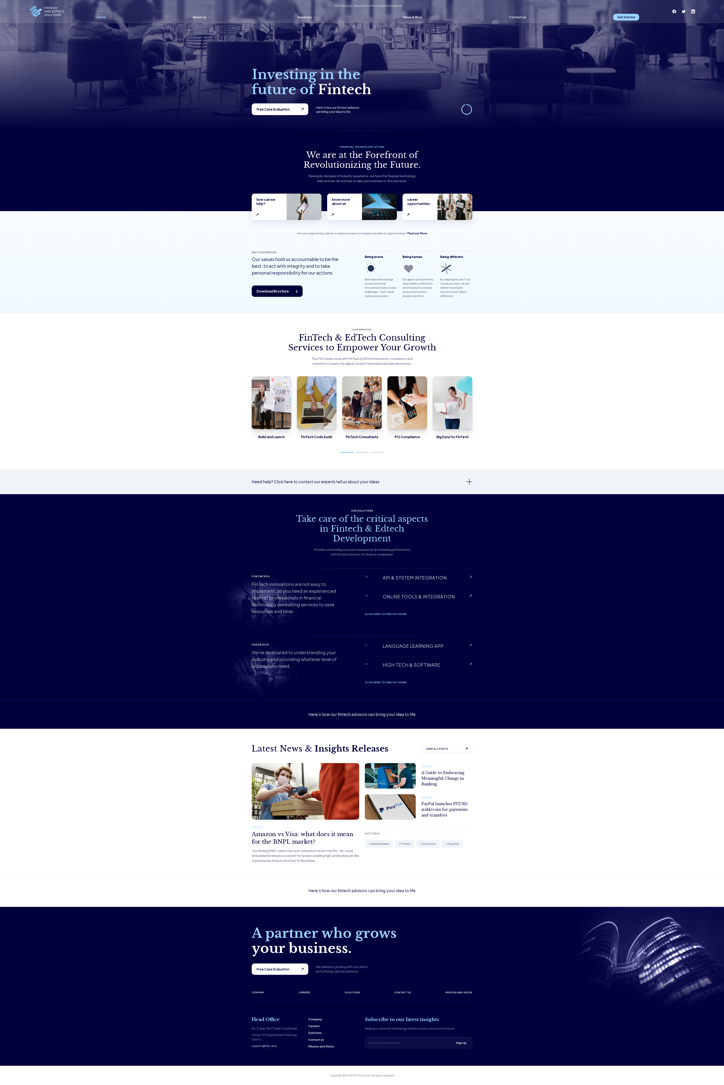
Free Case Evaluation (273, 109)
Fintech (257, 827)
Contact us (517, 17)
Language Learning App (413, 646)
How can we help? (265, 201)
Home (101, 17)
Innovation (429, 843)
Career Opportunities (418, 201)
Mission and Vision (459, 992)
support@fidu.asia (264, 1045)
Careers (305, 992)
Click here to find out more (386, 614)
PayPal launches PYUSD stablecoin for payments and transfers (444, 809)
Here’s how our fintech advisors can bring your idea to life (362, 714)
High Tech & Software (411, 665)
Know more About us (341, 201)
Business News (380, 843)
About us (199, 17)
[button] (347, 452)
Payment (453, 843)
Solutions (305, 17)
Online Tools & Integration (419, 596)
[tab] (362, 482)
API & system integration (415, 577)
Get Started (626, 17)
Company (258, 992)
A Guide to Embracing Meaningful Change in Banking (442, 778)
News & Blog (412, 17)
